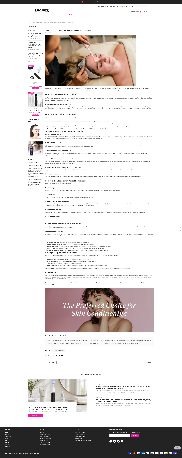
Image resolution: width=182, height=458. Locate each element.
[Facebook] (45, 355)
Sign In (145, 11)
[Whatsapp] (62, 355)
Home (29, 22)
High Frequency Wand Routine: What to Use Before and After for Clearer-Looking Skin (47, 409)
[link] (35, 131)
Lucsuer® (35, 82)
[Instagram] (114, 441)
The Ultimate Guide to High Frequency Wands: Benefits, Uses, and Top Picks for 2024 (123, 401)
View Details (35, 416)
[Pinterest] (51, 355)
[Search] (141, 6)
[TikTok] (118, 441)
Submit (135, 436)
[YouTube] (122, 441)
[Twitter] (48, 355)
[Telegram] (56, 355)
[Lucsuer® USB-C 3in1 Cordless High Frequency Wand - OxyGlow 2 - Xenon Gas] (35, 72)
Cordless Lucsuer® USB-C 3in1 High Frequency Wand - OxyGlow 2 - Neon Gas (35, 110)
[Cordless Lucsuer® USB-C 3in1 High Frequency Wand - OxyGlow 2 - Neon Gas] (35, 99)
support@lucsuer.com (116, 6)
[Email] (59, 355)
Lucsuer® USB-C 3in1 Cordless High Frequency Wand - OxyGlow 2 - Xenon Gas (35, 84)
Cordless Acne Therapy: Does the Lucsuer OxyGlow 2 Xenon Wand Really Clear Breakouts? (123, 388)
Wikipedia (36, 22)
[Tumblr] (54, 355)
